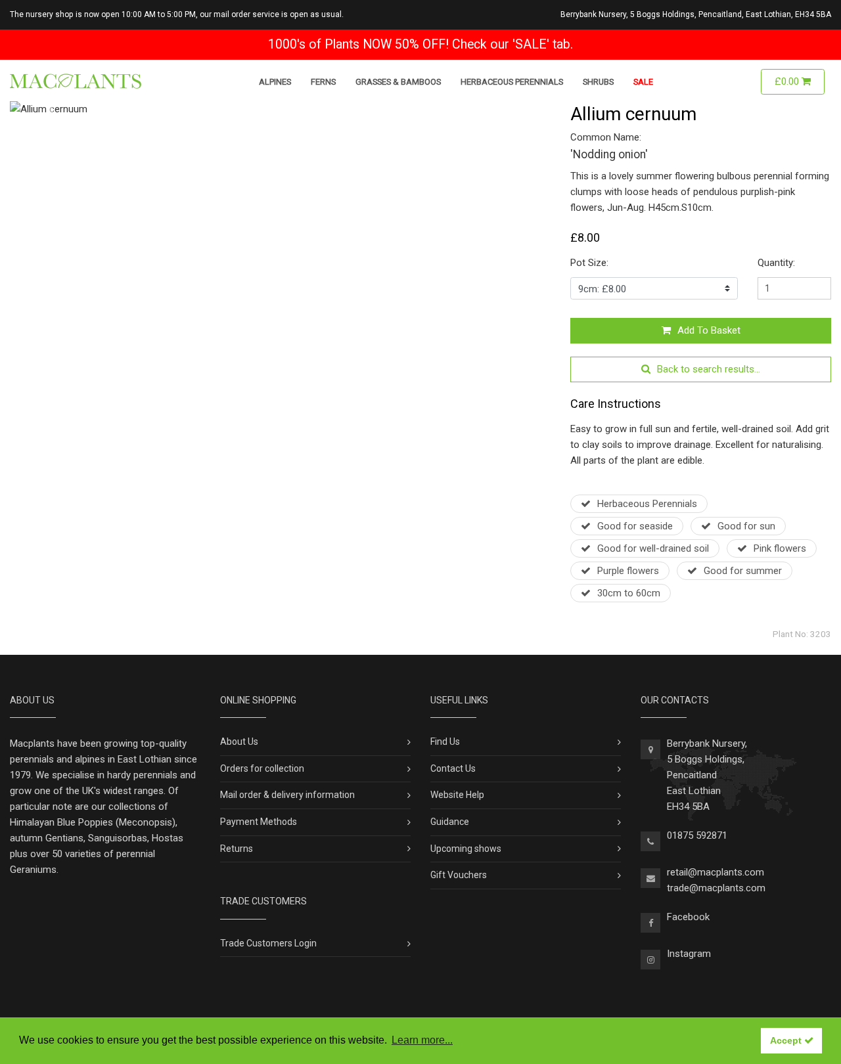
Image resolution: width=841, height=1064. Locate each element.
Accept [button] (787, 1040)
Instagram (689, 954)
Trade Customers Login (268, 943)
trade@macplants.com (716, 888)
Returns (236, 848)
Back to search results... (708, 369)
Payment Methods (258, 821)
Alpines (275, 82)
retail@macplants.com (715, 872)
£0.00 (788, 81)
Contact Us (453, 768)
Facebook (688, 917)
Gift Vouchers (458, 875)
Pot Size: (589, 263)
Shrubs (598, 82)
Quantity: (776, 263)
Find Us (445, 741)
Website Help (457, 794)
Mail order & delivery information (287, 794)
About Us (239, 741)
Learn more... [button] (422, 1040)
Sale (643, 82)
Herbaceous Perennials (512, 82)
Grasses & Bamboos (398, 82)
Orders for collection (262, 768)
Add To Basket (708, 330)
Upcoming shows (465, 848)
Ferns (323, 82)
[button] (50, 109)
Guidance (449, 821)
